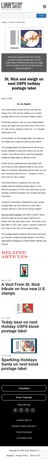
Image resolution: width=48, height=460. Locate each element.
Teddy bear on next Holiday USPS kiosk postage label (20, 326)
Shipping (10, 455)
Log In (41, 16)
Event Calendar (24, 397)
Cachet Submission (24, 432)
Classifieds (24, 388)
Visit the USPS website (11, 215)
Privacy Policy (22, 455)
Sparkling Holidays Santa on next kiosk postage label (20, 364)
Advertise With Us (24, 420)
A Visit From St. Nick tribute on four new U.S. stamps (23, 288)
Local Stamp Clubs (24, 438)
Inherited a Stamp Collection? (24, 426)
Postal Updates (17, 22)
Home (4, 22)
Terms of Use (36, 455)
